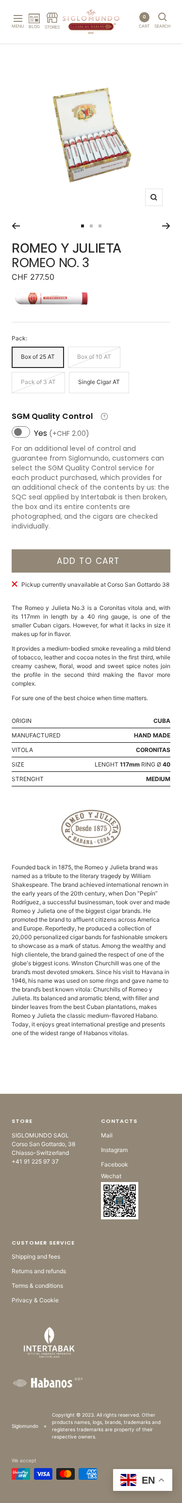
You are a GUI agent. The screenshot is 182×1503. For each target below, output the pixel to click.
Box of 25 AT (38, 356)
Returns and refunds (39, 1271)
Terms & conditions (37, 1285)
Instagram (114, 1149)
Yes (61, 433)
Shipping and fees (36, 1256)
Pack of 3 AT (38, 381)
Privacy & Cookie (35, 1300)
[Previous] (16, 226)
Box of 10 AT (94, 356)
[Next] (166, 226)
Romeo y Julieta (66, 248)
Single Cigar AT (99, 381)
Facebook (114, 1164)
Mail (107, 1135)
